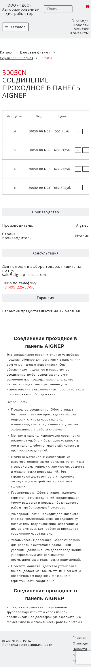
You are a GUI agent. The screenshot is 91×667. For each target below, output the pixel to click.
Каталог (17, 27)
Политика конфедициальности (27, 644)
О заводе (80, 20)
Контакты (79, 33)
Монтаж (81, 29)
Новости (81, 25)
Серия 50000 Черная (16, 58)
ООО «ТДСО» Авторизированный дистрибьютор (19, 9)
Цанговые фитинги (35, 52)
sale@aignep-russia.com (24, 274)
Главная (79, 637)
